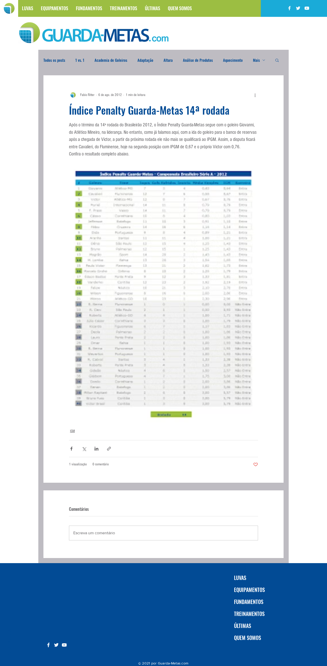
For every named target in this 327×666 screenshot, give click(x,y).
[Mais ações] (255, 95)
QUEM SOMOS (247, 637)
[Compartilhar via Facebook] (71, 448)
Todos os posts (54, 60)
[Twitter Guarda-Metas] (298, 8)
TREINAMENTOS (249, 613)
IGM (72, 431)
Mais (256, 60)
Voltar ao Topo (8, 642)
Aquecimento (233, 60)
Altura (168, 60)
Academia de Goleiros (111, 60)
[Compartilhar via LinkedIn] (96, 448)
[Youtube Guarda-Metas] (307, 8)
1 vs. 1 (79, 60)
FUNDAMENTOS (248, 602)
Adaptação (145, 60)
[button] (277, 60)
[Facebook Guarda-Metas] (289, 8)
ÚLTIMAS (242, 625)
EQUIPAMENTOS (249, 590)
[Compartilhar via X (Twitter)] (83, 448)
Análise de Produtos (198, 60)
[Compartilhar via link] (109, 448)
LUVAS (240, 578)
